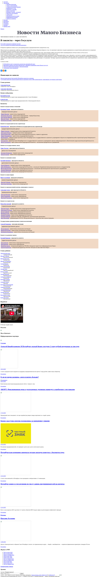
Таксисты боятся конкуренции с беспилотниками (15, 66)
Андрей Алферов (5, 216)
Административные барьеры (13, 7)
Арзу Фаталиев (5, 218)
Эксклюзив (6, 3)
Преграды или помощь (12, 13)
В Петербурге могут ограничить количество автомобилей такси (19, 64)
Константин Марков (6, 117)
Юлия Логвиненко (5, 266)
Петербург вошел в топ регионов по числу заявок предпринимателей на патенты (33, 484)
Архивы (3, 572)
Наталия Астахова (8, 518)
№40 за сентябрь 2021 (8, 555)
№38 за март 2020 (7, 557)
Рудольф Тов (4, 141)
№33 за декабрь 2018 (8, 564)
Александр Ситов (5, 190)
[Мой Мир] (5, 70)
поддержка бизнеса (14, 45)
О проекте (6, 23)
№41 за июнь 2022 (8, 553)
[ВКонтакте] (1, 70)
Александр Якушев (5, 287)
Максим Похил (5, 119)
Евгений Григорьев (6, 160)
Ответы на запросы (11, 18)
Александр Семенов (11, 43)
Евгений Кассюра (6, 171)
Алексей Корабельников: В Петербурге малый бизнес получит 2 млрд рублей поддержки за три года (40, 346)
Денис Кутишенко (6, 142)
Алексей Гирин (5, 208)
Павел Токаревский (6, 136)
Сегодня (5, 1)
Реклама (5, 25)
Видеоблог (6, 21)
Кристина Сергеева (6, 184)
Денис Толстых (5, 148)
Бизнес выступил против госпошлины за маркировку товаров (25, 421)
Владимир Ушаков (5, 279)
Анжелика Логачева (6, 116)
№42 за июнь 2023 (8, 552)
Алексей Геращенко (6, 224)
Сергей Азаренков (6, 247)
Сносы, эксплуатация (11, 5)
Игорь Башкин (5, 229)
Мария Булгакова (6, 230)
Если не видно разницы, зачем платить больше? (20, 377)
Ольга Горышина (5, 196)
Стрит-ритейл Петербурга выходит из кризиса (17, 78)
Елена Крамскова (6, 134)
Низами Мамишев (6, 170)
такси (25, 45)
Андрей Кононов (5, 274)
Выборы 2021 (6, 26)
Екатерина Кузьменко (7, 232)
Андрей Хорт (4, 269)
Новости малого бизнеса (7, 30)
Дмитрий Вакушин (5, 253)
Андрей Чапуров (5, 292)
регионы (21, 45)
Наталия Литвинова (6, 153)
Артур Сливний (5, 212)
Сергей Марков (5, 165)
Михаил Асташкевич (6, 261)
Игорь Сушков (4, 271)
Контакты (5, 22)
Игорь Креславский (6, 204)
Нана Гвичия (4, 243)
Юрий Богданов (5, 246)
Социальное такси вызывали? (10, 68)
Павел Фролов (5, 114)
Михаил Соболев (5, 256)
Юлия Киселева (5, 126)
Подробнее (3, 374)
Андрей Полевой (5, 215)
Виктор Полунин (5, 258)
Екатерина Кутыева (6, 120)
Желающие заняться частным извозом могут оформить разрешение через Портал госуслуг (25, 65)
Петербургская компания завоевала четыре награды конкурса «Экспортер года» (32, 452)
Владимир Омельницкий (7, 284)
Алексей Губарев (6, 182)
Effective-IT (52, 575)
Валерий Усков (5, 213)
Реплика (5, 20)
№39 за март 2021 (7, 556)
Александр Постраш (6, 210)
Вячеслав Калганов (6, 168)
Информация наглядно (12, 17)
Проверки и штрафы (11, 9)
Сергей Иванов (4, 263)
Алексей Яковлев (5, 195)
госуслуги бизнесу (5, 45)
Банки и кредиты (10, 10)
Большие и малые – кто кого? (13, 12)
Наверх (2, 29)
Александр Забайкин (6, 276)
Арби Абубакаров (6, 167)
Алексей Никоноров (6, 289)
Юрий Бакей (4, 137)
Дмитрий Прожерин (6, 198)
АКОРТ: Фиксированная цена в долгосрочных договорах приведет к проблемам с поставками (38, 389)
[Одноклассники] (3, 70)
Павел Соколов (5, 131)
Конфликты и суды (11, 8)
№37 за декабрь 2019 (8, 559)
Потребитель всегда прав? (12, 16)
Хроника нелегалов (11, 4)
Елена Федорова (5, 297)
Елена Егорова (5, 154)
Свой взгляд (9, 14)
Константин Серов (5, 295)
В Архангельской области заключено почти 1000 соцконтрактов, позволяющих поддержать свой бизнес (31, 79)
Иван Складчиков (5, 177)
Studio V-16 (44, 575)
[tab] (49, 111)
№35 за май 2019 (7, 561)
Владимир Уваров (5, 109)
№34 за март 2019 (7, 562)
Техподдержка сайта (36, 575)
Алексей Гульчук (5, 282)
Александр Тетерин (6, 133)
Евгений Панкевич (6, 238)
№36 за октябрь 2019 (8, 560)
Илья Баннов (4, 244)
